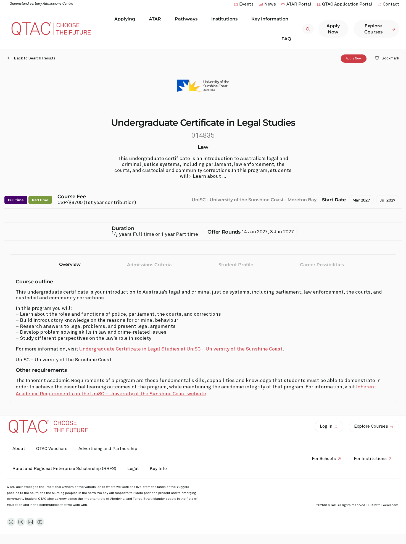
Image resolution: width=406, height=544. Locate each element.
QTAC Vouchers (51, 448)
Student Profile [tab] (235, 264)
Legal (133, 468)
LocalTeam (389, 505)
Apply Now (354, 58)
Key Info (158, 468)
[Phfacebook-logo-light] (11, 522)
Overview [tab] (70, 264)
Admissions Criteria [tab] (149, 264)
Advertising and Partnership (107, 448)
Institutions (224, 19)
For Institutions (370, 458)
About (18, 448)
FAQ (286, 38)
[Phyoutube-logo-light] (40, 522)
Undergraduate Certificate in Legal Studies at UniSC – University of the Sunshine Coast (181, 349)
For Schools (324, 458)
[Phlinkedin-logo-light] (30, 522)
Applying (124, 19)
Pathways (186, 19)
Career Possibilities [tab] (322, 264)
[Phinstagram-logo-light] (21, 522)
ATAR (155, 19)
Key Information (269, 19)
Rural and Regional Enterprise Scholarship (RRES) (64, 468)
